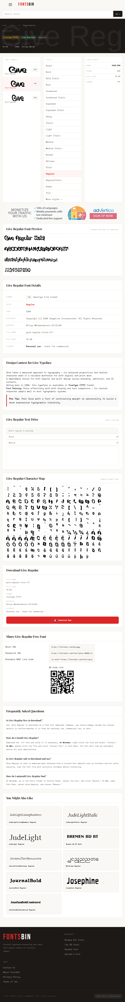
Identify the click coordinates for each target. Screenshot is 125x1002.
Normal (49, 154)
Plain (49, 167)
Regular (50, 173)
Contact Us (9, 967)
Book (48, 84)
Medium (49, 141)
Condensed (51, 91)
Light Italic (53, 135)
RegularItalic (54, 180)
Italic (49, 122)
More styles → (54, 199)
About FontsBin (11, 972)
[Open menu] (10, 5)
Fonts (12, 25)
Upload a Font (72, 954)
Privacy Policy (11, 976)
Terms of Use (10, 981)
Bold (48, 71)
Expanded (51, 103)
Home (4, 25)
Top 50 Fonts (72, 944)
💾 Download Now (62, 620)
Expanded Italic (55, 110)
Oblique (50, 161)
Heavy (49, 116)
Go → (118, 14)
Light (49, 129)
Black (49, 65)
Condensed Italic (55, 97)
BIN (26, 4)
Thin (48, 192)
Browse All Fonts (74, 939)
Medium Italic (54, 148)
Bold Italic (52, 78)
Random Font (71, 949)
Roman (49, 186)
